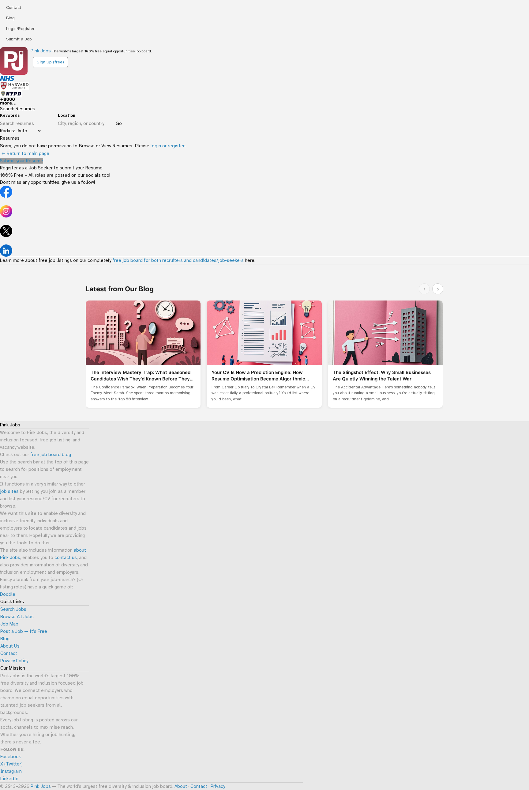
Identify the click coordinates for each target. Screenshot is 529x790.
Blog (10, 18)
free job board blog (50, 454)
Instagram (11, 771)
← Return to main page (24, 153)
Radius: (7, 131)
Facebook (10, 756)
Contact (13, 7)
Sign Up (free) (50, 62)
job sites (9, 491)
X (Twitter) (11, 764)
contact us (65, 557)
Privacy (218, 786)
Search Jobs (13, 609)
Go (119, 123)
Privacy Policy (14, 660)
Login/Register (20, 28)
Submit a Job (19, 39)
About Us (10, 646)
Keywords (10, 115)
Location (66, 115)
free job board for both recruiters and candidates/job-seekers (178, 260)
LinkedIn (9, 778)
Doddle (7, 594)
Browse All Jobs (17, 616)
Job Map (9, 624)
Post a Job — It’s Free (23, 631)
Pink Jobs (41, 51)
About (180, 786)
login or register (168, 146)
